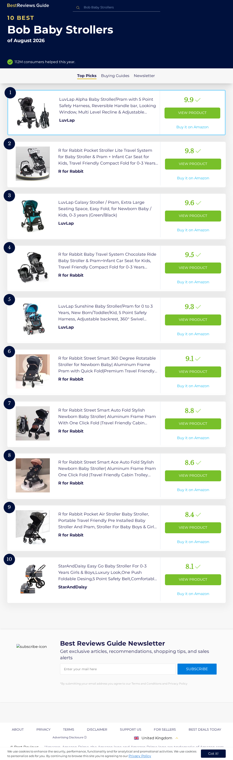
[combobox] (116, 7)
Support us (130, 729)
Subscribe (197, 669)
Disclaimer (97, 729)
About (18, 729)
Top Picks (86, 75)
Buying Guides (115, 75)
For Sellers (165, 729)
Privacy (43, 729)
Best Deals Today (205, 729)
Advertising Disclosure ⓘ (70, 737)
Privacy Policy (140, 756)
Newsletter (144, 75)
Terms (68, 729)
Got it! (213, 753)
